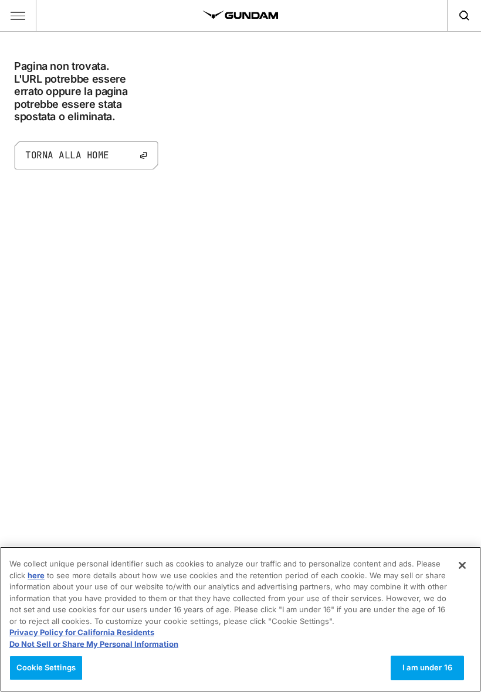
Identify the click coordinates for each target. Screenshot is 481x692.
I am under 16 (427, 667)
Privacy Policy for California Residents (81, 632)
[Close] (462, 565)
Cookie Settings (46, 667)
